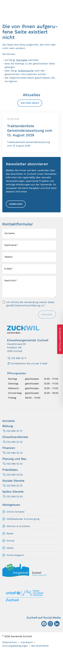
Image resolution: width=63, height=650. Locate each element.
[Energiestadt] (24, 576)
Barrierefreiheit (40, 645)
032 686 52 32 (14, 485)
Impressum (26, 642)
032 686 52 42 (14, 452)
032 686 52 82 (14, 496)
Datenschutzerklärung (27, 305)
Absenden (47, 314)
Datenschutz (9, 642)
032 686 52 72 (14, 431)
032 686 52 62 (14, 474)
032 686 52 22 (14, 441)
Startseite (21, 60)
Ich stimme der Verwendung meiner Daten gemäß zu (30, 304)
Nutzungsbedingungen (15, 645)
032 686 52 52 (14, 463)
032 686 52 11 (18, 358)
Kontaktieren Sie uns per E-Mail (29, 363)
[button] (56, 623)
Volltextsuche (26, 70)
